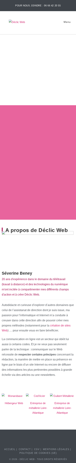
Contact (25, 449)
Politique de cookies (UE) (38, 453)
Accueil (9, 449)
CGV (37, 449)
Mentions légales (56, 449)
